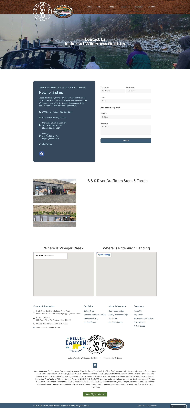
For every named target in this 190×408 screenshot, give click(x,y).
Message (104, 123)
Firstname (104, 87)
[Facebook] (41, 153)
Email (102, 97)
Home (89, 7)
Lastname (130, 87)
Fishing (111, 7)
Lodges (124, 7)
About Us (151, 7)
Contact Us (139, 7)
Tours (99, 7)
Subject (103, 113)
